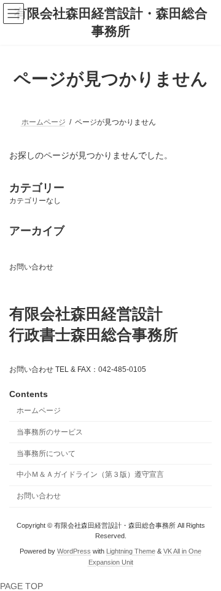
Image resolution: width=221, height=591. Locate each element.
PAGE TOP (21, 586)
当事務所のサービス (50, 432)
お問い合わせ (31, 267)
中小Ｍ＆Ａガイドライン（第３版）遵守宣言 (90, 474)
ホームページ (39, 410)
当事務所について (46, 453)
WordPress (74, 551)
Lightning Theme (130, 551)
